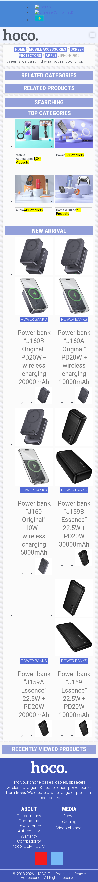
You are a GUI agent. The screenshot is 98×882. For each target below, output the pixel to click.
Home (20, 49)
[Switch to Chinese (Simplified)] (54, 13)
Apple (51, 55)
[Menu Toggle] (92, 35)
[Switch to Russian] (39, 20)
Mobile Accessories (47, 49)
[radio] (43, 396)
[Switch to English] (43, 7)
